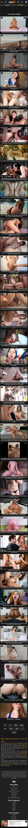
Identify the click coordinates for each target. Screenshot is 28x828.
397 (5, 728)
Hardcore (14, 802)
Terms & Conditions (14, 787)
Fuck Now (21, 5)
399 (17, 728)
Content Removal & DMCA (14, 791)
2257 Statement (14, 792)
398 (11, 728)
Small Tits (14, 808)
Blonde (14, 810)
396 (21, 725)
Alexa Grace (14, 817)
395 (16, 725)
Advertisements (14, 794)
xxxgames (7, 5)
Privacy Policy (14, 789)
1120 (14, 732)
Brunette (14, 806)
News (14, 786)
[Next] (22, 728)
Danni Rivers (14, 816)
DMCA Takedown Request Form (14, 797)
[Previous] (10, 725)
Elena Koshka (14, 819)
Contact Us (14, 796)
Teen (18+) (14, 803)
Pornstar (14, 805)
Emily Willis (14, 814)
